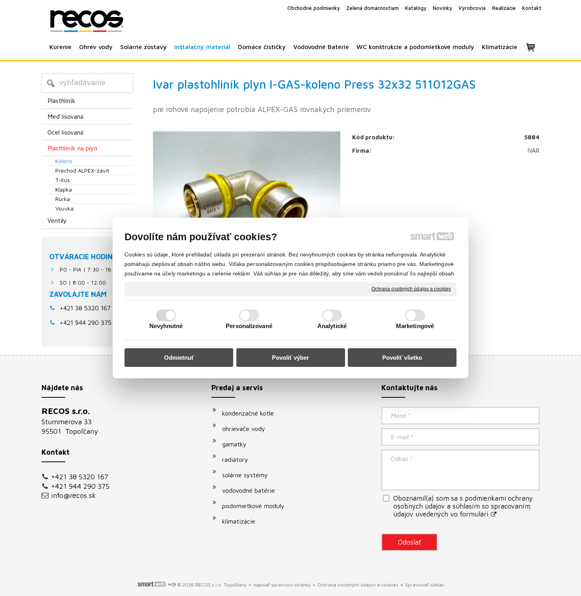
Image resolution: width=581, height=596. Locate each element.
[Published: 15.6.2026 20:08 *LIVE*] (171, 585)
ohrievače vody (243, 428)
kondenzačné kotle (248, 413)
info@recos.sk (73, 495)
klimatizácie (238, 521)
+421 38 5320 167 (85, 307)
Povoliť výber (290, 357)
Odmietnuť (179, 357)
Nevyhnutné (166, 326)
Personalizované (249, 326)
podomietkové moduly (253, 505)
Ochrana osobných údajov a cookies (411, 289)
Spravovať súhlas (424, 585)
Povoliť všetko (402, 357)
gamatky (234, 444)
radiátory (235, 459)
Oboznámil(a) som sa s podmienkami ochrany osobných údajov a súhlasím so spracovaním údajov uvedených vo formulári (463, 506)
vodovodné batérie (248, 490)
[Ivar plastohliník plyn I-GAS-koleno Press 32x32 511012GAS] (246, 194)
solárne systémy (245, 474)
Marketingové (415, 326)
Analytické (332, 326)
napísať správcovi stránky (282, 585)
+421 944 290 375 (80, 486)
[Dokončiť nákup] (530, 47)
